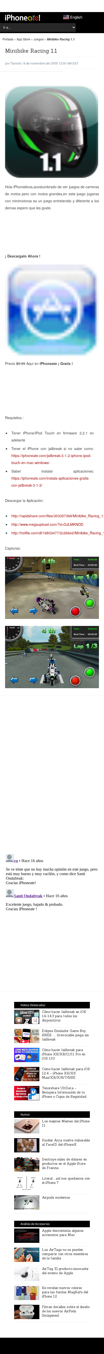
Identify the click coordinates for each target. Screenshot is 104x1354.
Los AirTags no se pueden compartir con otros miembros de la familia (65, 1254)
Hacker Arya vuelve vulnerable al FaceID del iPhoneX (66, 1142)
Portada (8, 39)
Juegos (39, 39)
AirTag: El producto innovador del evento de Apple (65, 1271)
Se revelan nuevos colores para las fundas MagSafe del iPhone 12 (65, 1292)
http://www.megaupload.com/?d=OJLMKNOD (47, 524)
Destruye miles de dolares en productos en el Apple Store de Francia (64, 1163)
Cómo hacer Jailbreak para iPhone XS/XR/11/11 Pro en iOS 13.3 (63, 1054)
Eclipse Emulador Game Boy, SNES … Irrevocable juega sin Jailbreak (65, 1035)
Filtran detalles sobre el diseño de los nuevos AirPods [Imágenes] (66, 1311)
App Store (23, 39)
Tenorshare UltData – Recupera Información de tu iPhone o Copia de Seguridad (64, 1092)
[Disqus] (52, 777)
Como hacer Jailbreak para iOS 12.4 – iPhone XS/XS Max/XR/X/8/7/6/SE (66, 1073)
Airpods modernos (56, 1197)
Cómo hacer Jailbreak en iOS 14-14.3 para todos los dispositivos (64, 1016)
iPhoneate (22, 18)
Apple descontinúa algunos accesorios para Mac (63, 1233)
